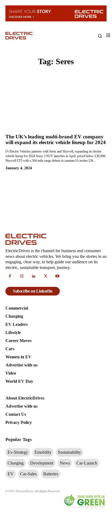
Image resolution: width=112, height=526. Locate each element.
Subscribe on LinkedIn (32, 291)
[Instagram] (22, 276)
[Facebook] (10, 276)
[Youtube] (57, 276)
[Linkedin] (33, 276)
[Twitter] (45, 276)
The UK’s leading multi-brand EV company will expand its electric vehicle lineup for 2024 (55, 139)
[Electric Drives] (30, 36)
